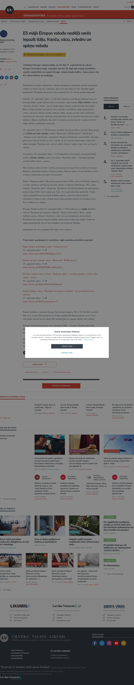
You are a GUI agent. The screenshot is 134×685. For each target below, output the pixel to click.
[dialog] (67, 342)
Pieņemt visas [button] (67, 346)
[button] (67, 353)
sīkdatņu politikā (89, 340)
